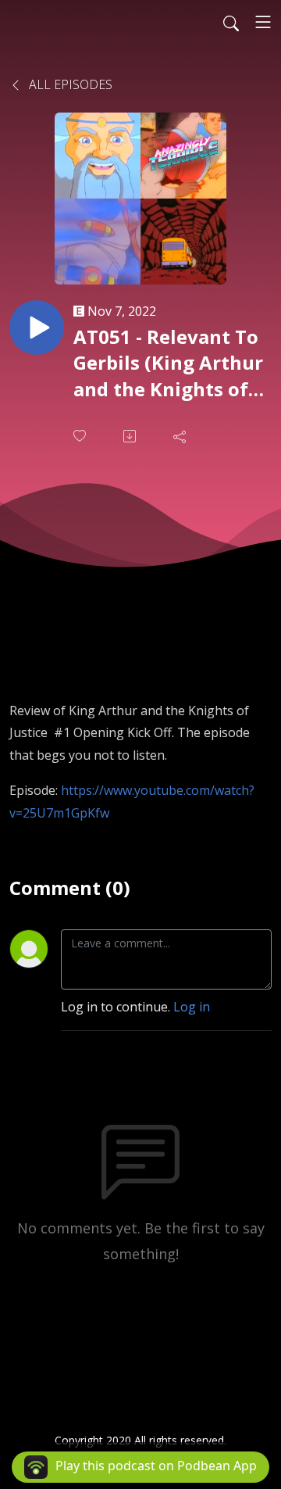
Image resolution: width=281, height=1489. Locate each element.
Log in (191, 1006)
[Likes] (81, 436)
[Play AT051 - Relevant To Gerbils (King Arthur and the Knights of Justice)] (36, 327)
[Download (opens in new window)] (131, 436)
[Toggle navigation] (263, 22)
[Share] (181, 436)
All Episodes (69, 84)
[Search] (231, 22)
